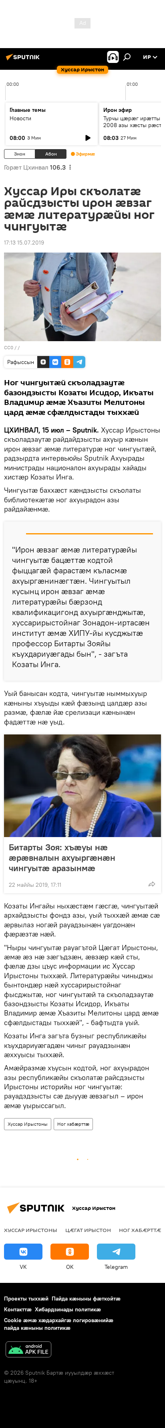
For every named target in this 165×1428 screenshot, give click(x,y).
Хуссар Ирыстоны (28, 1124)
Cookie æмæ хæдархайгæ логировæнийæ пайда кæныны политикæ (58, 1324)
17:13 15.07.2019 (24, 242)
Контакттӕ (18, 1309)
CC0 (8, 347)
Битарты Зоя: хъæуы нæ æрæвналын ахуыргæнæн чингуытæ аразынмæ (62, 857)
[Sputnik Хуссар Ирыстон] (24, 60)
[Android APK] (28, 1350)
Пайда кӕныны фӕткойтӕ (86, 1298)
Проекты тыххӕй (26, 1298)
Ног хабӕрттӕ (73, 1124)
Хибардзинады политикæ (68, 1309)
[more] (152, 884)
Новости (20, 118)
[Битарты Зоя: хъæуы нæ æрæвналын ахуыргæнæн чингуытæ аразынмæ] (82, 785)
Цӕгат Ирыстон (88, 1230)
